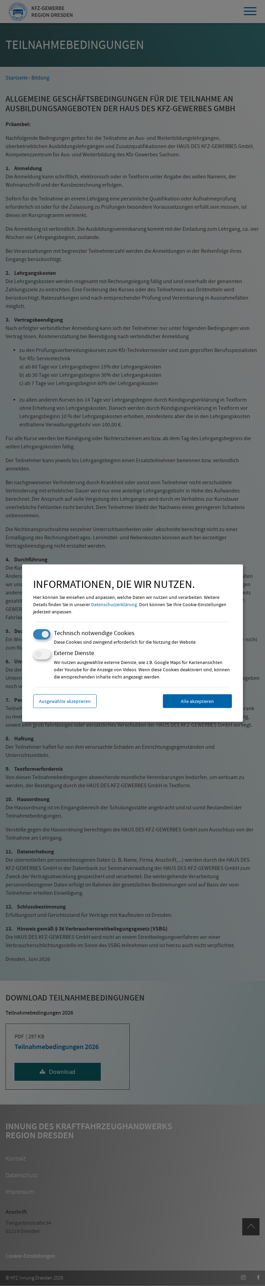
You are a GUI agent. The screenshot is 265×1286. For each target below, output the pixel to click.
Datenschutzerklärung (114, 604)
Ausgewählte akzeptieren (65, 701)
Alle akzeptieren (197, 701)
